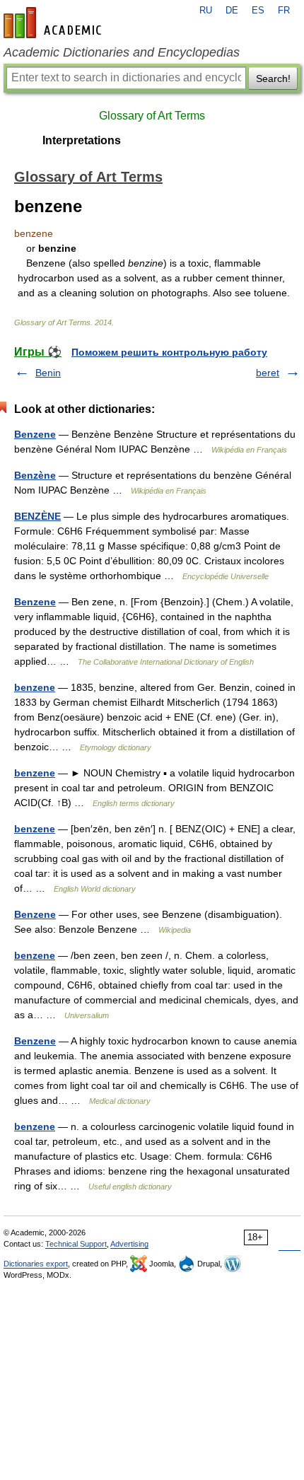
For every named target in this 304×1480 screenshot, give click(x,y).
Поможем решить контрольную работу (169, 352)
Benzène (35, 475)
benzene (34, 687)
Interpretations (81, 140)
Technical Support (76, 1244)
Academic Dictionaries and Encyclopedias (122, 52)
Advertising (129, 1244)
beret (267, 372)
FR (284, 11)
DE (232, 11)
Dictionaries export (36, 1263)
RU (205, 11)
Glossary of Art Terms (152, 116)
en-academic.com (54, 22)
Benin (48, 372)
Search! (273, 78)
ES (258, 11)
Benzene (35, 434)
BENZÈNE (37, 516)
